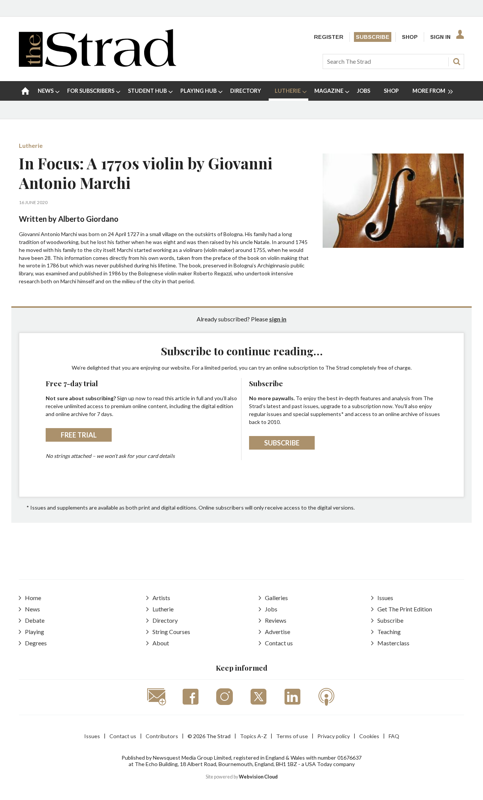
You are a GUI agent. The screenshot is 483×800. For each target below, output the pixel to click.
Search (457, 61)
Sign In (440, 37)
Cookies (369, 736)
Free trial (79, 435)
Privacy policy (333, 736)
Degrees (36, 642)
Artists (161, 597)
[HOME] (25, 91)
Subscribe (372, 37)
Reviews (275, 620)
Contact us (279, 642)
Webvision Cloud (258, 777)
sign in (277, 318)
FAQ (394, 736)
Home (33, 597)
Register (328, 37)
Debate (35, 620)
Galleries (276, 597)
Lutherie (31, 145)
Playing (34, 631)
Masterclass (393, 642)
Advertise (277, 631)
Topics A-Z (253, 736)
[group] (429, 91)
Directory (165, 620)
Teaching (389, 631)
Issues (385, 597)
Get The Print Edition (404, 609)
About (160, 642)
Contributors (162, 736)
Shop (410, 37)
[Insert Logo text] (97, 64)
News (32, 609)
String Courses (171, 631)
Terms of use (292, 736)
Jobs (271, 609)
